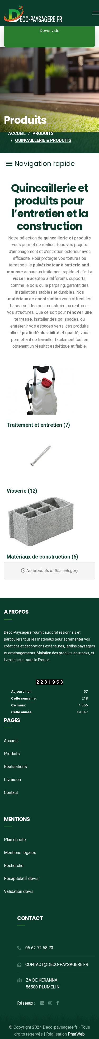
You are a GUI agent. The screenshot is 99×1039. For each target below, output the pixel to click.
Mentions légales (20, 852)
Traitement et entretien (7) (38, 425)
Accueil (10, 740)
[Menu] (95, 13)
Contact (11, 792)
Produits (12, 753)
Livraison (12, 779)
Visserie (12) (22, 491)
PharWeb (76, 1034)
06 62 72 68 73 (39, 947)
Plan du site (15, 839)
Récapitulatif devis (21, 878)
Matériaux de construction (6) (42, 556)
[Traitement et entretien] (49, 390)
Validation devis (19, 891)
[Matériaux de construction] (49, 521)
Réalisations (15, 766)
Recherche (13, 865)
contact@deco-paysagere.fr (56, 964)
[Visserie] (49, 456)
